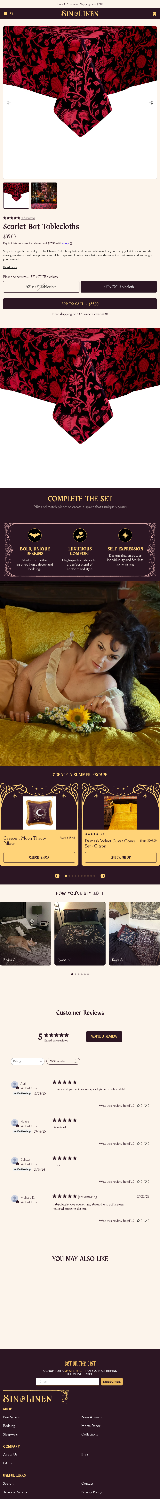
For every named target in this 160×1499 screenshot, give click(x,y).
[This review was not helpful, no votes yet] (145, 1105)
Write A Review (104, 1036)
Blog (84, 1454)
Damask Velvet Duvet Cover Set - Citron (110, 844)
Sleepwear (11, 1434)
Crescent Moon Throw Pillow (25, 841)
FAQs (7, 1463)
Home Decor (91, 1426)
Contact (87, 1483)
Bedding (9, 1426)
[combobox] (27, 1061)
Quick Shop (39, 859)
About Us (10, 1454)
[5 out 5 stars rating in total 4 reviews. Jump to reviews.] (9, 1320)
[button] (151, 103)
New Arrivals (91, 1417)
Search (8, 1483)
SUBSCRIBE (112, 1381)
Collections (89, 1434)
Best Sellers (11, 1417)
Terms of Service (15, 1492)
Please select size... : (30, 277)
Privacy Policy (91, 1492)
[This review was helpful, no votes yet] (138, 1105)
